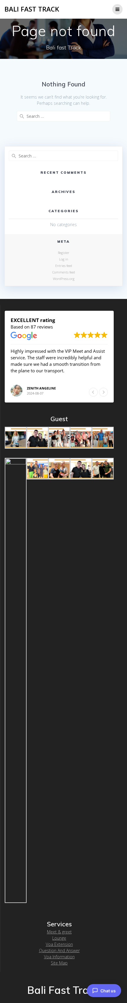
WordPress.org (63, 278)
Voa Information (59, 956)
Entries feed (63, 265)
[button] (103, 392)
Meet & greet (59, 932)
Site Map (59, 963)
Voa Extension (59, 944)
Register (63, 252)
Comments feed (63, 272)
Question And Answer (59, 950)
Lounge (59, 938)
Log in (63, 259)
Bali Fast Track (31, 9)
